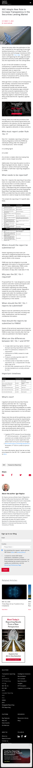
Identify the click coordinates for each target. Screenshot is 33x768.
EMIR (3, 676)
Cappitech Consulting (24, 688)
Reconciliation (22, 676)
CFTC (3, 690)
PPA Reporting (6, 707)
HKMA (4, 700)
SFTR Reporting (6, 681)
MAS (3, 695)
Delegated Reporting (8, 705)
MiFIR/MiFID (5, 679)
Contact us (5, 741)
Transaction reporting (8, 674)
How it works (6, 723)
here (5, 454)
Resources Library (23, 718)
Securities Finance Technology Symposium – (18, 443)
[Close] (30, 745)
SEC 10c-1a (5, 686)
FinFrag (4, 683)
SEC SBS (4, 688)
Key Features (6, 718)
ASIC (3, 698)
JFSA (3, 702)
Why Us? (4, 720)
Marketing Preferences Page (12, 565)
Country (4, 544)
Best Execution (22, 681)
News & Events (6, 738)
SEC (4, 465)
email (12, 552)
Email (3, 538)
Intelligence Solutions (24, 674)
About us (4, 736)
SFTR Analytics (22, 686)
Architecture (5, 725)
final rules (17, 55)
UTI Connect (21, 679)
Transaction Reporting (14, 465)
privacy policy (21, 552)
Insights (20, 683)
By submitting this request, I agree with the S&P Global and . (16, 551)
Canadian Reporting (7, 693)
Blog (19, 720)
